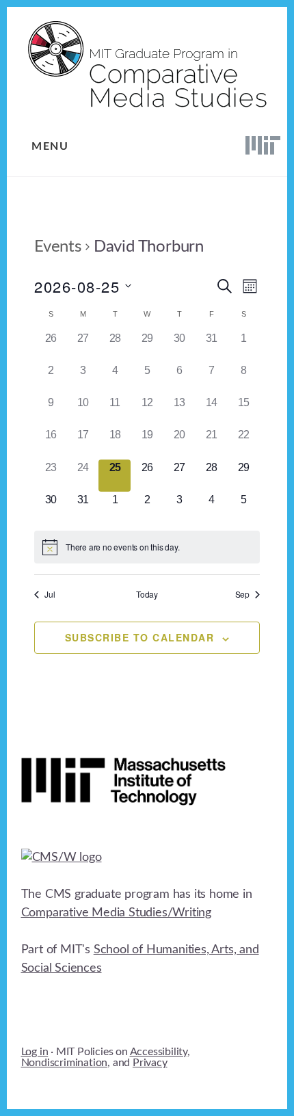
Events (57, 247)
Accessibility (158, 1051)
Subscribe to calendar (140, 637)
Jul (49, 594)
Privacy (150, 1062)
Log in (35, 1051)
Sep (242, 594)
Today (147, 594)
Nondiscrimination (64, 1062)
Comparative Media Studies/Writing (116, 913)
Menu (49, 146)
